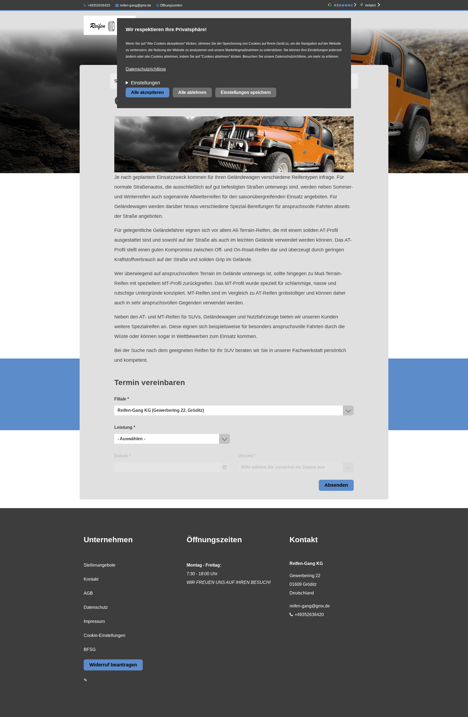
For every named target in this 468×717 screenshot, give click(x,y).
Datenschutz (96, 607)
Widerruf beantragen (113, 664)
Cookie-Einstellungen (104, 635)
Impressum (94, 621)
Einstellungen (145, 82)
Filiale (121, 399)
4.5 (336, 5)
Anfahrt (370, 5)
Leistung (124, 427)
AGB (88, 593)
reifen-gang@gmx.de (135, 5)
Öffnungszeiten (171, 5)
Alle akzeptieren (147, 92)
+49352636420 (98, 5)
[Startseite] (110, 25)
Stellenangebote (99, 565)
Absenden (336, 485)
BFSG (90, 649)
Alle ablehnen (192, 92)
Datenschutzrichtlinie (146, 69)
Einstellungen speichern (246, 92)
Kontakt (91, 579)
